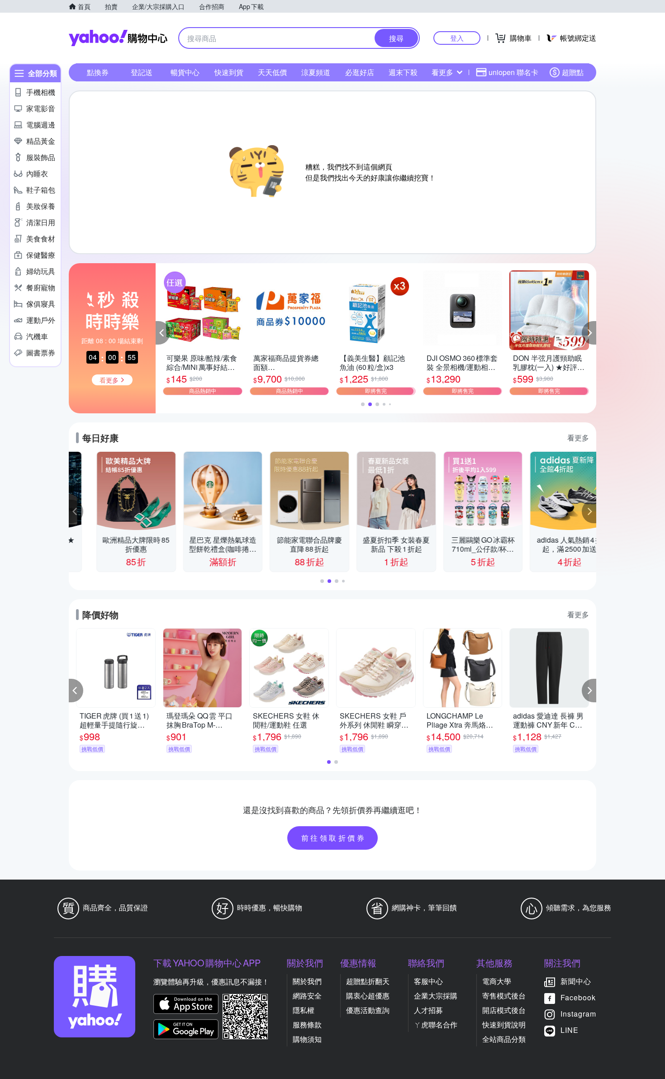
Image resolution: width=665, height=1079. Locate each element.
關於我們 (307, 981)
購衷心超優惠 (368, 995)
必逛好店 (359, 72)
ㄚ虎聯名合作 (435, 1024)
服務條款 (307, 1024)
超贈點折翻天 (368, 981)
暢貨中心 (185, 72)
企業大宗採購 (435, 995)
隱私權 (303, 1010)
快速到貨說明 (504, 1024)
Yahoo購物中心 (118, 38)
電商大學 (496, 981)
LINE (569, 1030)
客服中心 (428, 981)
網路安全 (307, 995)
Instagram (578, 1013)
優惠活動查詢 (368, 1010)
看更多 (442, 72)
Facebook (578, 997)
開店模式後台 (504, 1010)
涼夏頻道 (315, 72)
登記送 (141, 72)
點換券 (98, 72)
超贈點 (573, 72)
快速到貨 (228, 72)
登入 (457, 38)
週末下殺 (403, 72)
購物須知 (307, 1039)
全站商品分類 (504, 1039)
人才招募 (428, 1010)
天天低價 (272, 72)
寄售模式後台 (504, 995)
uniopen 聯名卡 (513, 72)
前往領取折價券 (333, 838)
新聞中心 (575, 981)
